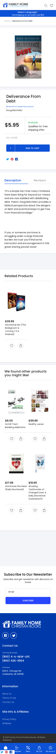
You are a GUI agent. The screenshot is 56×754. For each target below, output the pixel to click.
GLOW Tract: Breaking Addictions (15, 426)
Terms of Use (9, 697)
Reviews (40, 180)
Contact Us (8, 702)
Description (12, 180)
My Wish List (51, 5)
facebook (5, 635)
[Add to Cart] (21, 346)
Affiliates (6, 723)
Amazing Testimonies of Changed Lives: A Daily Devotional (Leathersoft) (37, 492)
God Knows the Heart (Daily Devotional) (16, 488)
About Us (6, 693)
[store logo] (15, 5)
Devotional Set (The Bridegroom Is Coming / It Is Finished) (15, 329)
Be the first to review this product (20, 106)
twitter (13, 635)
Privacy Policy (9, 719)
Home (7, 21)
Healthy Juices (36, 424)
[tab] (16, 180)
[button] (12, 346)
